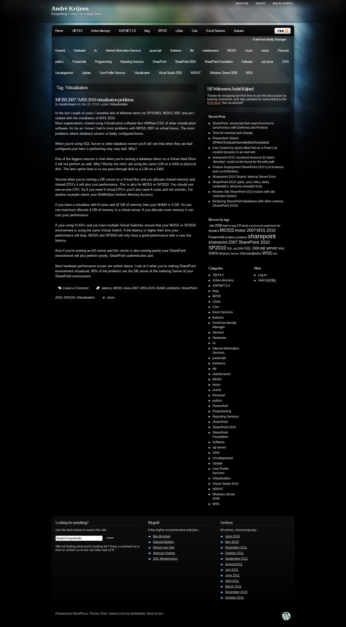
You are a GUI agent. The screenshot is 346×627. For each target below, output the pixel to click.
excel (252, 225)
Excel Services (215, 31)
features (239, 31)
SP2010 (69, 297)
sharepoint (262, 236)
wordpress (253, 253)
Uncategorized (64, 73)
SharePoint (159, 62)
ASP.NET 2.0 (127, 31)
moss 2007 (131, 288)
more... (112, 297)
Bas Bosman (161, 536)
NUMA (160, 288)
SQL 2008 (251, 248)
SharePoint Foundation (218, 62)
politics (59, 62)
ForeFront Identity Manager (269, 39)
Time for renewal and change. (233, 133)
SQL (230, 248)
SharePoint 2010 (185, 62)
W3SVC (195, 73)
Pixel (104, 613)
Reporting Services (132, 62)
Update (86, 73)
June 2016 (232, 536)
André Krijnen (70, 8)
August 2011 (233, 564)
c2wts (179, 31)
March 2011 (233, 586)
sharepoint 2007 (223, 242)
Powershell (79, 62)
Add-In (227, 225)
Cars (195, 31)
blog (146, 31)
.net (211, 225)
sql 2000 (238, 248)
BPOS (162, 31)
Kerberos (175, 50)
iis (95, 50)
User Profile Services (112, 73)
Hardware (79, 50)
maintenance (210, 50)
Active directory (100, 31)
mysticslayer (67, 104)
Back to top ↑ (156, 613)
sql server (267, 62)
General (60, 50)
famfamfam (138, 613)
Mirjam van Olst (163, 547)
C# (239, 225)
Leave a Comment (75, 288)
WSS (249, 73)
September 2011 (236, 558)
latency (107, 288)
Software (246, 62)
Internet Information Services (123, 50)
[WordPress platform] (286, 619)
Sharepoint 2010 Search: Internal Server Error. (244, 177)
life (192, 50)
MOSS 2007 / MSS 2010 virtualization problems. (94, 99)
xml (275, 253)
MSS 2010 (147, 288)
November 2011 (236, 547)
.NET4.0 (77, 31)
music (249, 50)
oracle (265, 50)
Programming (103, 62)
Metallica (213, 230)
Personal (283, 50)
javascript (155, 50)
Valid (267, 280)
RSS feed (213, 103)
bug (234, 225)
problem (230, 237)
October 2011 (234, 553)
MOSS (231, 50)
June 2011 (232, 575)
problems (173, 288)
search (260, 3)
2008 (218, 225)
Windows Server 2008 (223, 73)
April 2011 (232, 581)
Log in (262, 275)
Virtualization (142, 73)
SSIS (285, 62)
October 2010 (234, 597)
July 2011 (231, 570)
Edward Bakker (163, 542)
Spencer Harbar (164, 553)
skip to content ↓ (284, 3)
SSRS (213, 253)
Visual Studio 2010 (170, 73)
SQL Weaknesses (165, 558)
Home (59, 31)
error (245, 225)
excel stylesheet (266, 225)
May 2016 (232, 542)
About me (242, 3)
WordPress (80, 613)
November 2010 (236, 592)
